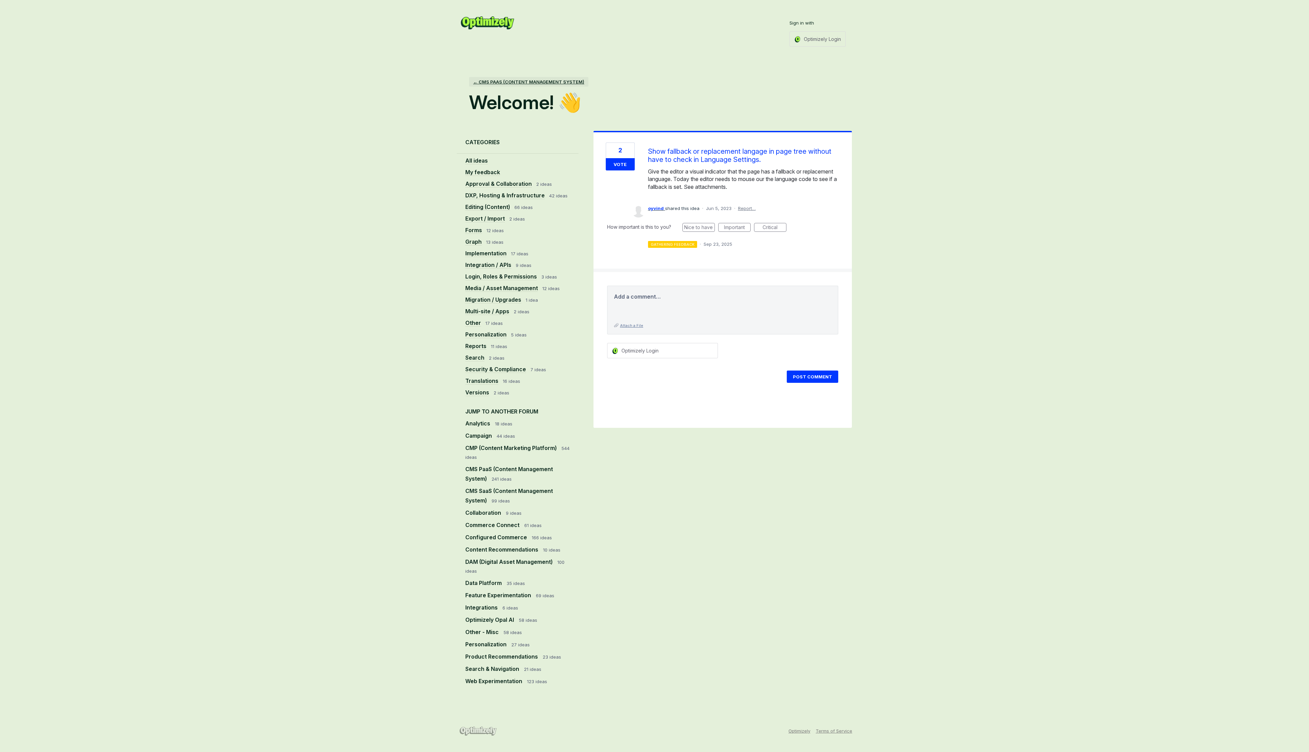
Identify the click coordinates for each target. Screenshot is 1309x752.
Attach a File (631, 325)
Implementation (486, 253)
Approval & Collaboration (498, 183)
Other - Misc (482, 632)
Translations (481, 380)
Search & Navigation (493, 668)
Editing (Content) (487, 207)
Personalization (486, 334)
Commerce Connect (493, 525)
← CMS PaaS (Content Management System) (528, 82)
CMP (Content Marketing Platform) (511, 448)
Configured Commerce (496, 537)
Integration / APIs (488, 264)
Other (473, 322)
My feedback (482, 172)
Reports (475, 346)
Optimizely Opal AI (490, 619)
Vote (620, 164)
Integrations (482, 607)
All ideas (476, 160)
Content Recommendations (502, 549)
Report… (747, 208)
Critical (774, 228)
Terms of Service (834, 731)
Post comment (812, 376)
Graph (473, 241)
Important (737, 228)
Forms (473, 230)
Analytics (478, 423)
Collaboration (483, 512)
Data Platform (484, 583)
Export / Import (485, 218)
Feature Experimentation (498, 595)
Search (474, 357)
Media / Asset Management (501, 288)
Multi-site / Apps (487, 311)
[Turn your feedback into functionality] (487, 22)
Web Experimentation (494, 681)
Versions (477, 392)
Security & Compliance (495, 369)
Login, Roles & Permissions (501, 276)
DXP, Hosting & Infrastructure (505, 195)
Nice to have (699, 228)
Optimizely (799, 731)
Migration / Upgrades (493, 299)
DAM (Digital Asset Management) (509, 561)
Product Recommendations (502, 656)
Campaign (479, 435)
